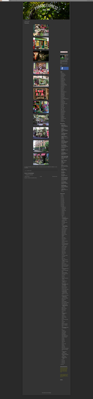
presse (62, 113)
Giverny (63, 224)
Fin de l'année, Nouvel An (64, 175)
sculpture (62, 116)
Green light (63, 321)
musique (62, 102)
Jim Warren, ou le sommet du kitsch (64, 296)
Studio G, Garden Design (64, 156)
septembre (63, 210)
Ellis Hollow (63, 221)
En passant (63, 223)
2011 (62, 201)
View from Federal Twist (64, 177)
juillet (62, 212)
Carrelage (63, 339)
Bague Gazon (63, 307)
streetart (62, 120)
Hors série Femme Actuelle (64, 281)
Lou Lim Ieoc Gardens (65, 255)
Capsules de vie (64, 217)
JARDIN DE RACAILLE (65, 273)
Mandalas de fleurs (64, 234)
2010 (62, 202)
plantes (62, 112)
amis (61, 73)
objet (61, 104)
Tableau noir (63, 341)
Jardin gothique (64, 332)
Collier (63, 320)
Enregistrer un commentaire (29, 174)
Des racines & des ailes (65, 319)
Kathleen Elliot (64, 233)
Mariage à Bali (64, 299)
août (62, 211)
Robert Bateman (64, 334)
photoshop (62, 111)
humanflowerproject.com (65, 243)
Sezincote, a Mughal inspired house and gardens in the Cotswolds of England (64, 142)
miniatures (62, 101)
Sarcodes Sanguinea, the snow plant (65, 268)
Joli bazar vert (63, 310)
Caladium (63, 300)
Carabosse (63, 330)
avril (62, 359)
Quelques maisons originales (64, 313)
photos (30, 170)
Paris (61, 106)
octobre (63, 209)
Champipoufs (63, 333)
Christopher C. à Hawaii (65, 261)
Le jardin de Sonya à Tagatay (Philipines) (65, 226)
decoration (28, 170)
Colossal (62, 128)
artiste (62, 76)
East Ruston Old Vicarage (65, 302)
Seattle (62, 117)
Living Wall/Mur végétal (64, 98)
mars (62, 360)
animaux (62, 74)
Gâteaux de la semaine (65, 349)
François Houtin (64, 343)
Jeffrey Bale (63, 140)
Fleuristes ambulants (64, 228)
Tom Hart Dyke (64, 249)
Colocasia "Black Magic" (65, 270)
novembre (63, 208)
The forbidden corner (64, 222)
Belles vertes (63, 347)
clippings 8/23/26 (63, 134)
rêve (61, 115)
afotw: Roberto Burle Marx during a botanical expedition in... (64, 166)
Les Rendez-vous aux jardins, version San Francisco (65, 306)
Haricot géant (63, 237)
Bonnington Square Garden (64, 358)
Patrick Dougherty (64, 301)
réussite (62, 114)
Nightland (63, 235)
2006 (62, 364)
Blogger (50, 392)
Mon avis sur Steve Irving (65, 295)
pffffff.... (62, 109)
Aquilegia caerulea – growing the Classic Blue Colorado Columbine (64, 158)
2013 (62, 199)
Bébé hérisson (64, 309)
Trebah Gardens (64, 356)
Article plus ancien (54, 176)
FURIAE (63, 318)
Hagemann (63, 242)
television (62, 121)
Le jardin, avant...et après (65, 289)
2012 (62, 200)
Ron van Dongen (64, 247)
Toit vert (63, 342)
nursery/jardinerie (63, 103)
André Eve (63, 262)
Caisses (63, 322)
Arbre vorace (63, 258)
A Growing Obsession (64, 133)
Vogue (62, 271)
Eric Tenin (63, 254)
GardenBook (63, 149)
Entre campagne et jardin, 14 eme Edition (65, 327)
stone (61, 119)
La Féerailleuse (63, 152)
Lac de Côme (63, 274)
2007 (62, 206)
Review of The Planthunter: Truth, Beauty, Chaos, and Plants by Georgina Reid (64, 179)
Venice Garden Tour (64, 303)
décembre (63, 207)
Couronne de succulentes (65, 348)
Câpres (63, 236)
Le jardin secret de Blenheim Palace (64, 292)
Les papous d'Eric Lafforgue (64, 352)
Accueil (41, 176)
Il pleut (63, 257)
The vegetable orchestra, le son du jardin (65, 218)
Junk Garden (63, 227)
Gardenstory (63, 256)
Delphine (67, 55)
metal (61, 100)
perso (62, 108)
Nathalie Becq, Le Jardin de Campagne (65, 284)
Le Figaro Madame (64, 290)
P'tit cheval (63, 340)
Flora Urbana (63, 174)
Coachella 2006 (64, 331)
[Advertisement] (64, 35)
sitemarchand (63, 118)
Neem (62, 267)
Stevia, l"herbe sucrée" (65, 266)
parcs (61, 105)
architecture (62, 75)
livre (61, 99)
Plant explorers (64, 248)
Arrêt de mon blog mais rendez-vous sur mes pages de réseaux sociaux (64, 146)
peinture (62, 107)
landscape (62, 97)
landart (62, 96)
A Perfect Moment (63, 172)
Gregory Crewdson (64, 246)
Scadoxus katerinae (64, 272)
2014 (62, 198)
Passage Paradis (63, 185)
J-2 (62, 350)
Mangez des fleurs (64, 308)
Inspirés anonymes (64, 353)
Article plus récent (27, 176)
